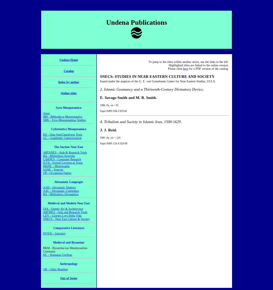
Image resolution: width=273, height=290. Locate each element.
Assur (46, 113)
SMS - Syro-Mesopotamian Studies (64, 120)
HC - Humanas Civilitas (57, 255)
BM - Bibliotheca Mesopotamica (62, 116)
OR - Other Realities (55, 269)
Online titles (69, 93)
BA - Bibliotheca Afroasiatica (60, 194)
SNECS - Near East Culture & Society (66, 219)
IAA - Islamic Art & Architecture (63, 208)
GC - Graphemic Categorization (62, 138)
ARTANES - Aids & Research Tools (65, 152)
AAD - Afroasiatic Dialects (59, 187)
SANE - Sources (53, 169)
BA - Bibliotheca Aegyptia (59, 156)
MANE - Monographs (56, 166)
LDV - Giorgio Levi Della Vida (62, 215)
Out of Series (68, 278)
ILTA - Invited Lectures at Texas (63, 162)
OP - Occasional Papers (57, 173)
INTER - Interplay (54, 233)
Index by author (68, 82)
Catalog (69, 71)
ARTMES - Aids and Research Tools (65, 212)
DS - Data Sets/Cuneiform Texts (62, 134)
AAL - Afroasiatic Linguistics (61, 191)
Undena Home (69, 60)
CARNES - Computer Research (62, 159)
